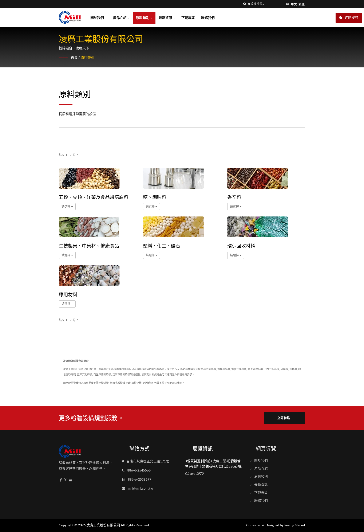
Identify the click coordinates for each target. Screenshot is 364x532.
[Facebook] (61, 480)
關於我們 (97, 18)
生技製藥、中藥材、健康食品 (89, 245)
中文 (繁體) (298, 4)
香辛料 (234, 197)
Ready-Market (294, 525)
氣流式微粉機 (117, 383)
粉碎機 (105, 383)
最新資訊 (166, 18)
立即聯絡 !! (284, 418)
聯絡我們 (208, 18)
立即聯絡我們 (174, 383)
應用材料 (68, 294)
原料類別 (143, 18)
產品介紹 (120, 18)
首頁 (74, 57)
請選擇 (66, 206)
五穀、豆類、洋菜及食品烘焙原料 (93, 197)
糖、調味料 (154, 197)
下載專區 (188, 18)
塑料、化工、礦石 (161, 245)
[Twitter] (65, 480)
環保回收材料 (241, 245)
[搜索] (244, 4)
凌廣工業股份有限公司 (103, 525)
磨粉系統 (148, 383)
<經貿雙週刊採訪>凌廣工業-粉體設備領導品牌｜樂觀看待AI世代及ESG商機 (213, 464)
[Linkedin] (70, 480)
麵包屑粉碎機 (134, 383)
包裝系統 (159, 383)
